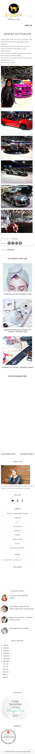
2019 (4, 645)
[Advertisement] (17, 438)
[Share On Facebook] (12, 243)
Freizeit (10, 250)
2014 (4, 659)
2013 (4, 661)
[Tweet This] (9, 243)
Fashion (17, 518)
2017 (4, 651)
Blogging (17, 526)
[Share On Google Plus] (16, 243)
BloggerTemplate (26, 751)
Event (17, 535)
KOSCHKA (12, 751)
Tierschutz (17, 539)
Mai (4, 674)
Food (17, 543)
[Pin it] (20, 243)
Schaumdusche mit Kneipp (19, 628)
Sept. (4, 672)
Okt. (4, 669)
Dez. (4, 664)
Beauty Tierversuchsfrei (17, 513)
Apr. (4, 677)
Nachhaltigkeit (17, 548)
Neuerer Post (8, 454)
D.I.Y (17, 522)
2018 (4, 648)
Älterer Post (26, 454)
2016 (4, 653)
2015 (4, 656)
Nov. (4, 666)
